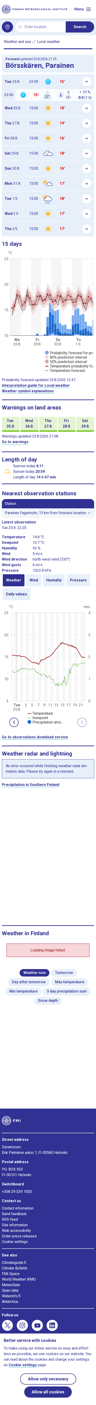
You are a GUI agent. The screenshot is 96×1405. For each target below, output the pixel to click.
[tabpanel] (48, 664)
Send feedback (14, 1214)
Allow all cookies (48, 1391)
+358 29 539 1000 (17, 1191)
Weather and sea (17, 41)
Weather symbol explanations (28, 391)
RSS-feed (10, 1219)
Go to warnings (15, 442)
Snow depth (48, 1000)
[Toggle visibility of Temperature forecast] (65, 370)
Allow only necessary (48, 1378)
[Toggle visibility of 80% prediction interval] (66, 357)
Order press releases (19, 1236)
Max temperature (69, 982)
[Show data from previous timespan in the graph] (14, 722)
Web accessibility (16, 1230)
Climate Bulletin (14, 1268)
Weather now (34, 972)
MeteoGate (11, 1285)
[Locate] (7, 26)
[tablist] (48, 587)
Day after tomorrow (29, 982)
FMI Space (11, 1274)
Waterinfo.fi (11, 1296)
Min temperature (23, 991)
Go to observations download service (35, 737)
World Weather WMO (19, 1279)
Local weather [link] (48, 41)
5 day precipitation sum (67, 991)
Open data (10, 1290)
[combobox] (43, 27)
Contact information (18, 1208)
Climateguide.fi (14, 1262)
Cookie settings (15, 1242)
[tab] (13, 580)
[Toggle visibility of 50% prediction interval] (66, 362)
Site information (15, 1225)
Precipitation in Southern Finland (30, 784)
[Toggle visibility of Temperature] (40, 713)
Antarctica (10, 1301)
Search (80, 27)
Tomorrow (64, 972)
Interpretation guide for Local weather (36, 385)
